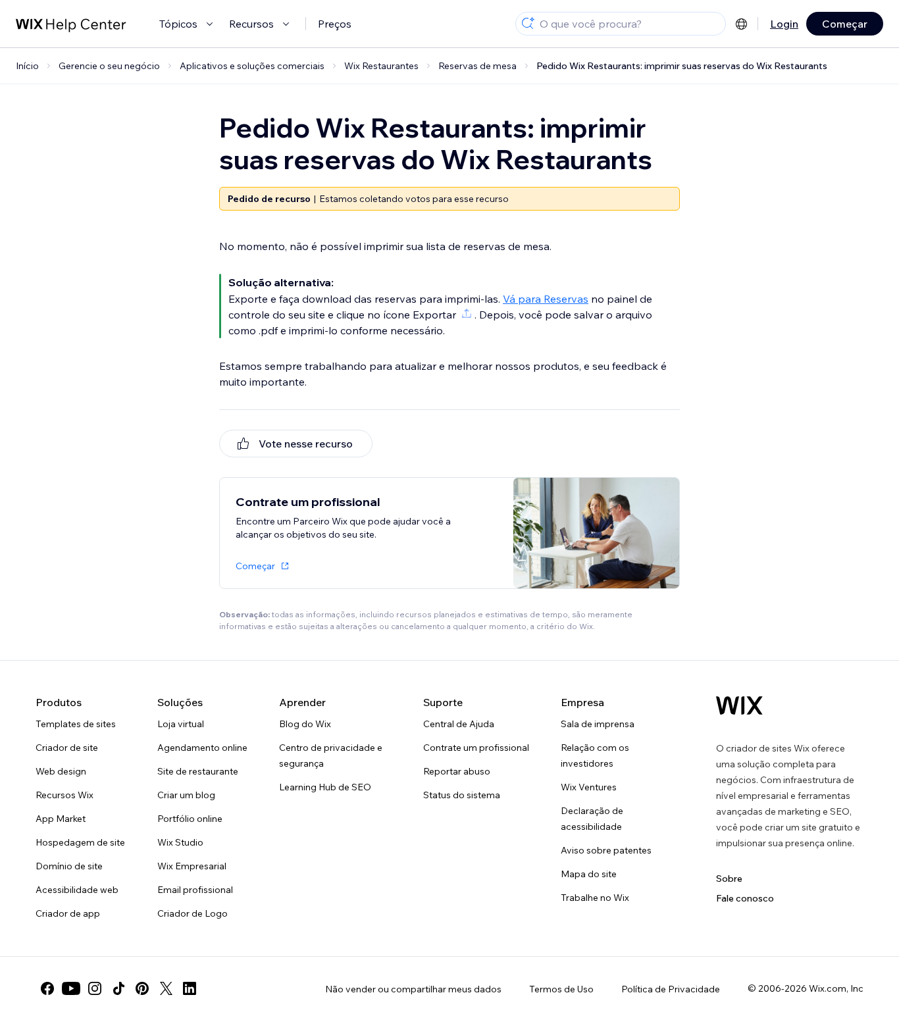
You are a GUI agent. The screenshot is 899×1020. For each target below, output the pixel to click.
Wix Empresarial (191, 866)
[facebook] (47, 988)
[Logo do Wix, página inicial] (739, 705)
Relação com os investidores (595, 755)
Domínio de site (69, 866)
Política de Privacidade (670, 989)
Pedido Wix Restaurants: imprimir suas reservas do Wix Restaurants (681, 66)
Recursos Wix (64, 795)
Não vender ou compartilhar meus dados (413, 989)
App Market (61, 819)
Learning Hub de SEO (325, 787)
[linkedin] (189, 988)
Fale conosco (745, 898)
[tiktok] (118, 988)
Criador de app (68, 913)
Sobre (729, 878)
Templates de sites (76, 724)
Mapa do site (589, 874)
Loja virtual (180, 724)
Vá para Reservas (545, 298)
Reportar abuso (456, 771)
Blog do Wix (305, 724)
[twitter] (166, 988)
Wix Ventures (589, 787)
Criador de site (67, 747)
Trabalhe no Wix (595, 898)
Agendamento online (202, 747)
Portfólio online (189, 819)
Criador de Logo (192, 913)
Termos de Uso (561, 989)
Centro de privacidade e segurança (330, 755)
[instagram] (95, 988)
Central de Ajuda (458, 724)
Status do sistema (461, 795)
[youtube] (71, 988)
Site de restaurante (197, 771)
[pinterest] (142, 988)
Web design (61, 771)
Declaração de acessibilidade (592, 818)
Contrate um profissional (476, 747)
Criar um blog (186, 795)
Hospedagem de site (80, 842)
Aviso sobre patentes (606, 850)
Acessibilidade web (77, 890)
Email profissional (195, 890)
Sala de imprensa (597, 724)
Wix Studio (180, 842)
